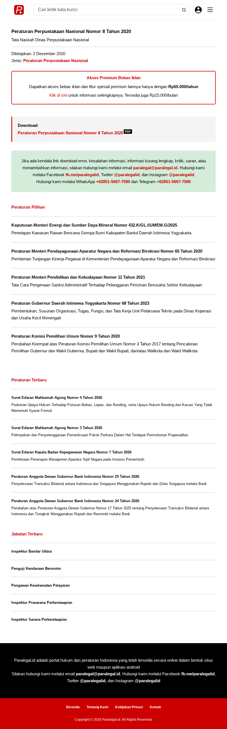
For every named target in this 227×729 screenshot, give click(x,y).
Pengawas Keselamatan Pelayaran (40, 585)
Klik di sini (58, 95)
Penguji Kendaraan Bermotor (36, 568)
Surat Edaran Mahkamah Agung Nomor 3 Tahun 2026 (56, 428)
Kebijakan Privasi (129, 707)
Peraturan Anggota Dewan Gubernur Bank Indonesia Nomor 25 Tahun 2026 (75, 476)
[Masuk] (198, 9)
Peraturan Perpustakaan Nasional (55, 60)
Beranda (73, 707)
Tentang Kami (97, 707)
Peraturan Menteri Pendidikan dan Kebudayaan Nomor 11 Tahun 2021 (78, 277)
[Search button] (184, 9)
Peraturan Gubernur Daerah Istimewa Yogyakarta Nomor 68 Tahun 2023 (80, 303)
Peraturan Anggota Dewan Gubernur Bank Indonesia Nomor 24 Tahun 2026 (75, 501)
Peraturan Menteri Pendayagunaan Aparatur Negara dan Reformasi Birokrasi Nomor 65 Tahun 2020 (106, 251)
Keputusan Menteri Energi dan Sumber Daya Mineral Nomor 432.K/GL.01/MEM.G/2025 (94, 225)
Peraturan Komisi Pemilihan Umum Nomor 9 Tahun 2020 (65, 336)
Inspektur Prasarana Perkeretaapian (41, 602)
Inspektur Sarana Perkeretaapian (39, 619)
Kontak (155, 707)
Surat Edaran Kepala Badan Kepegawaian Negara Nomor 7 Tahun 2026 (71, 452)
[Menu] (210, 9)
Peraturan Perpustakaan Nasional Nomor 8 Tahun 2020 (74, 132)
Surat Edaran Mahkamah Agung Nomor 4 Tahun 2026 (56, 398)
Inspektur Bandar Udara (31, 551)
